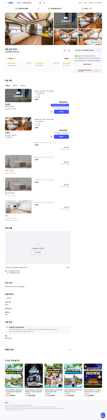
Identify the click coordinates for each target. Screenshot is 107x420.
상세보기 (37, 99)
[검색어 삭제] (40, 3)
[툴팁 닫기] (68, 105)
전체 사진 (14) (96, 42)
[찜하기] (65, 50)
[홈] (11, 3)
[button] (6, 85)
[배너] (88, 71)
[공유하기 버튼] (69, 50)
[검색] (44, 3)
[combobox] (30, 3)
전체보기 (66, 58)
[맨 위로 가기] (103, 416)
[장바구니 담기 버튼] (51, 112)
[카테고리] (6, 2)
